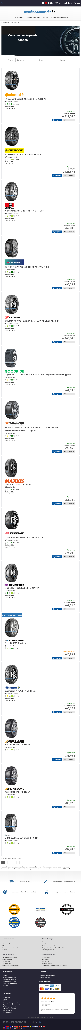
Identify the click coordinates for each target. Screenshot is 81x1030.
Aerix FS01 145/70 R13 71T (18, 792)
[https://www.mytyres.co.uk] (21, 1026)
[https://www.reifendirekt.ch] (8, 1026)
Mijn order (6, 1001)
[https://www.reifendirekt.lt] (17, 1028)
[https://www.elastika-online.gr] (8, 1028)
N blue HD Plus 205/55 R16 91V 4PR (22, 588)
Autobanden (19, 17)
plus (42, 1010)
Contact (5, 985)
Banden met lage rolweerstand (11, 948)
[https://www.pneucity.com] (39, 1026)
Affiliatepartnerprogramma (47, 975)
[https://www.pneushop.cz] (35, 1026)
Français (77, 3)
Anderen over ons (45, 977)
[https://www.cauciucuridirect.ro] (6, 1028)
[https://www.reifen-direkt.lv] (19, 1028)
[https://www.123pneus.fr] (6, 1026)
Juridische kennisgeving (10, 983)
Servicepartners (7, 1010)
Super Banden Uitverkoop (9, 957)
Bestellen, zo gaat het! (9, 1007)
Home (5, 975)
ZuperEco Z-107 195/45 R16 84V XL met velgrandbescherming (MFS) (38, 374)
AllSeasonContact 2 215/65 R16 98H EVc (26, 99)
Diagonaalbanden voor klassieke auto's (53, 948)
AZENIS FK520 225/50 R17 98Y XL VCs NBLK (27, 267)
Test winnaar (45, 961)
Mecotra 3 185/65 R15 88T (18, 484)
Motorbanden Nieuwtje (48, 944)
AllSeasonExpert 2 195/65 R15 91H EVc (24, 211)
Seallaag (5, 949)
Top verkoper (6, 961)
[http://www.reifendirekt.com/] (24, 1028)
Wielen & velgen (33, 17)
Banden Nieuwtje (7, 959)
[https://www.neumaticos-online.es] (24, 1026)
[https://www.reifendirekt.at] (26, 1026)
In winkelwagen (69, 120)
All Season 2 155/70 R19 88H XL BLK (23, 154)
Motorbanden (46, 957)
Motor (45, 17)
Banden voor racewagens (49, 942)
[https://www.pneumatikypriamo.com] (37, 1026)
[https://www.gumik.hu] (44, 1026)
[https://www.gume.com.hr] (12, 1028)
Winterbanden (6, 946)
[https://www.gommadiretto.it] (12, 1026)
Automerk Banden (47, 963)
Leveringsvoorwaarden (9, 979)
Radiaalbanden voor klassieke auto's (52, 946)
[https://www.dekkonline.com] (15, 1026)
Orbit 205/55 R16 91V (15, 643)
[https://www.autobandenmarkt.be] (30, 1026)
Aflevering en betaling (9, 977)
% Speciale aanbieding (59, 17)
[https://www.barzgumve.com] (10, 1028)
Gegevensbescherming (9, 981)
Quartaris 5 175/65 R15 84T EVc (21, 691)
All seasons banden (8, 944)
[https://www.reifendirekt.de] (4, 1026)
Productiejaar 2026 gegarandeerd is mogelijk (54, 965)
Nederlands (68, 3)
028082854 (3, 3)
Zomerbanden (6, 942)
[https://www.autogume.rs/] (21, 1028)
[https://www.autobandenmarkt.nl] (19, 1026)
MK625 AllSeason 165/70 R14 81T (22, 838)
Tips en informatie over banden (12, 1005)
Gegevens (58, 120)
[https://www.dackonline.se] (10, 1026)
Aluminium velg (6, 963)
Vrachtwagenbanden (48, 949)
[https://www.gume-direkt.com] (28, 1026)
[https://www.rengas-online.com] (32, 1026)
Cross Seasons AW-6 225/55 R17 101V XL (25, 537)
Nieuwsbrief (6, 997)
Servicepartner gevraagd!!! (10, 1003)
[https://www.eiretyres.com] (41, 1026)
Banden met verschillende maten (11, 965)
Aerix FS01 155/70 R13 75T (18, 744)
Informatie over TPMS (9, 1008)
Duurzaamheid (7, 1012)
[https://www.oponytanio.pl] (4, 1028)
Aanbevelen (6, 999)
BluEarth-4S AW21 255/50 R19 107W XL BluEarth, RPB (32, 321)
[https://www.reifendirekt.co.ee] (15, 1028)
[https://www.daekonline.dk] (17, 1026)
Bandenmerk (45, 959)
